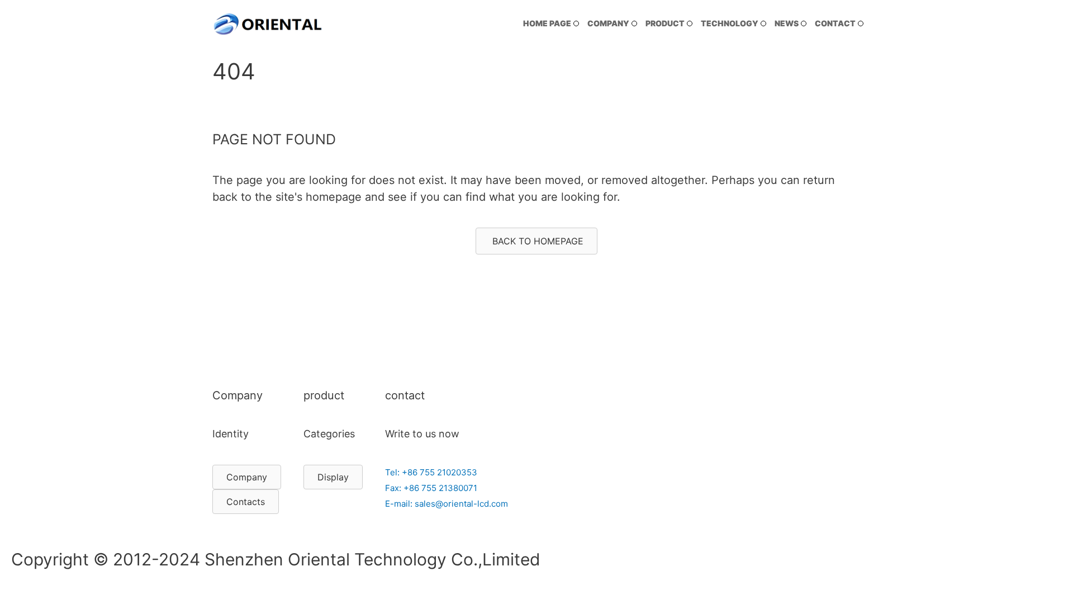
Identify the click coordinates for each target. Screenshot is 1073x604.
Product (665, 23)
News (787, 23)
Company (608, 23)
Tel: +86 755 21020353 (431, 472)
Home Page (547, 23)
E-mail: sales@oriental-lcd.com (446, 503)
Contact (835, 23)
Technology (729, 23)
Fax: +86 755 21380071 (431, 488)
